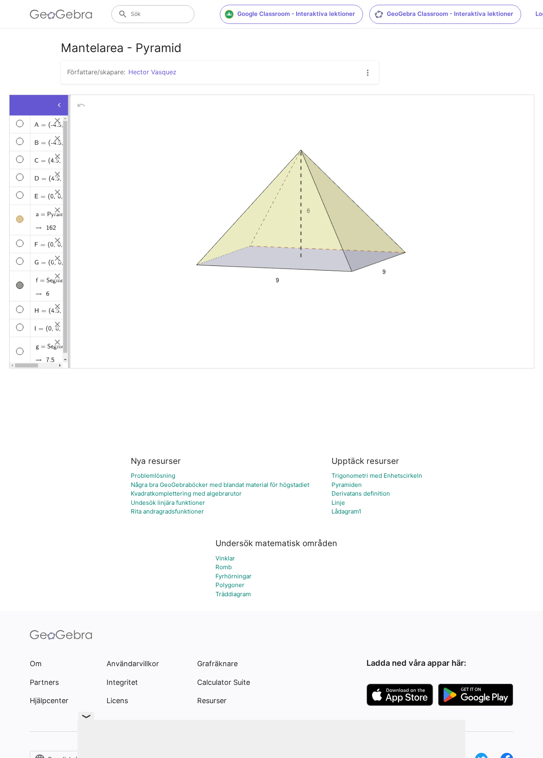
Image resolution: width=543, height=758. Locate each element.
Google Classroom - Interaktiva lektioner (296, 13)
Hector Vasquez (152, 72)
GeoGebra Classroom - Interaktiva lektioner (450, 13)
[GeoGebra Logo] (61, 14)
